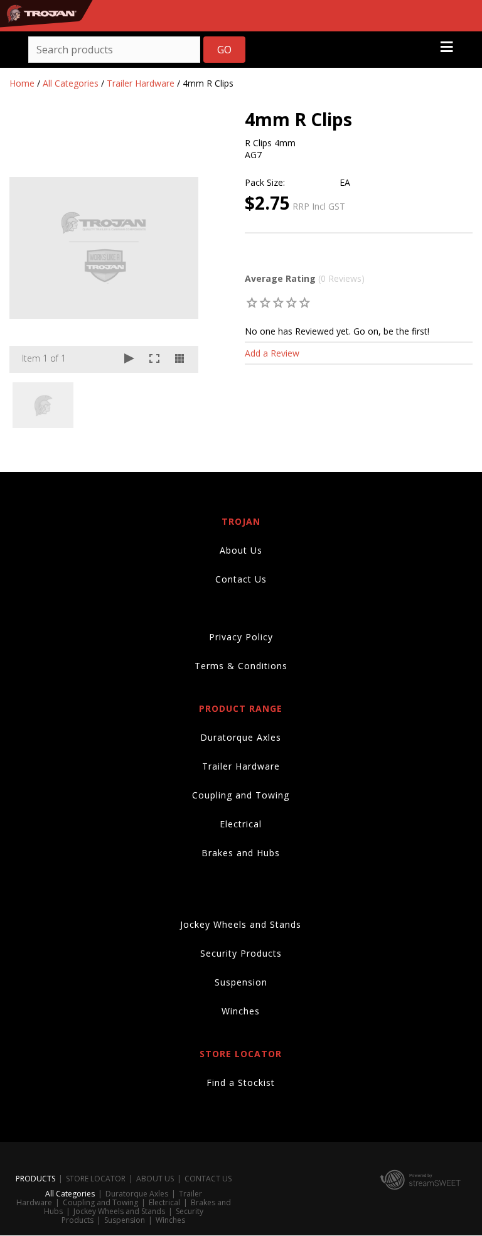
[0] (252, 302)
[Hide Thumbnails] (179, 359)
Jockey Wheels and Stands (240, 924)
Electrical (241, 824)
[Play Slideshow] (129, 359)
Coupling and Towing (240, 795)
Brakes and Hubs (240, 853)
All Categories (71, 83)
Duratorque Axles (240, 737)
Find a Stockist (240, 1082)
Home (22, 83)
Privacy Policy (241, 637)
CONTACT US (208, 1178)
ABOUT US (155, 1178)
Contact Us (241, 579)
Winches (241, 1011)
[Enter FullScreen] (154, 359)
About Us (241, 550)
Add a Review (272, 353)
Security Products (241, 953)
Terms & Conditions (241, 666)
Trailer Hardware (140, 83)
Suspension (241, 982)
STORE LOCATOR (96, 1178)
